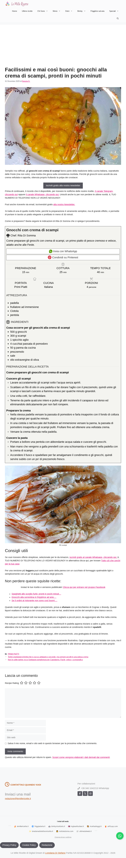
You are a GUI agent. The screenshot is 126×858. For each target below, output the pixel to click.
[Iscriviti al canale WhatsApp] (120, 836)
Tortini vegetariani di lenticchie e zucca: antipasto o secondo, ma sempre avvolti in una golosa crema (48, 657)
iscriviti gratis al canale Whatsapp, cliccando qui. (94, 557)
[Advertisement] (63, 48)
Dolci (67, 11)
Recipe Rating (12, 683)
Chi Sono (41, 11)
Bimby (80, 11)
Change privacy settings (63, 837)
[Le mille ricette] (17, 3)
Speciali (112, 11)
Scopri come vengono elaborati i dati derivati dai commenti (81, 757)
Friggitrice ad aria (97, 11)
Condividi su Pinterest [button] (64, 257)
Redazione (47, 845)
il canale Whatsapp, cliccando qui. (42, 194)
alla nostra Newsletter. (64, 204)
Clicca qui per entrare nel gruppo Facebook (84, 587)
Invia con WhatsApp (64, 251)
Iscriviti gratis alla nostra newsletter (63, 185)
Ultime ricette (27, 11)
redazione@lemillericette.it (18, 798)
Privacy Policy (9, 845)
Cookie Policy (29, 845)
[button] (117, 18)
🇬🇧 (76, 826)
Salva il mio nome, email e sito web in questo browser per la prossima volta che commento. (52, 743)
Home (14, 11)
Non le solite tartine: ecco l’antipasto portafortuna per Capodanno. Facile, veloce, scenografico (45, 660)
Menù (55, 11)
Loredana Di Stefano (55, 853)
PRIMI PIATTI (13, 654)
